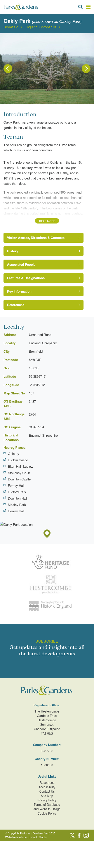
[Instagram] (86, 835)
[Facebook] (79, 835)
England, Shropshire (40, 27)
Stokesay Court (19, 472)
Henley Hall (16, 511)
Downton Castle (19, 479)
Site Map (47, 795)
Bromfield (10, 27)
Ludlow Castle (18, 460)
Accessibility (47, 787)
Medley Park (17, 504)
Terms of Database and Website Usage (47, 806)
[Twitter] (72, 835)
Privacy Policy (46, 800)
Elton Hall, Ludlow (20, 466)
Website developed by (26, 837)
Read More (47, 221)
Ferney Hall (16, 485)
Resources (47, 782)
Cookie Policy (47, 813)
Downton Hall (17, 498)
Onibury (13, 453)
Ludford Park (17, 491)
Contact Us (47, 791)
